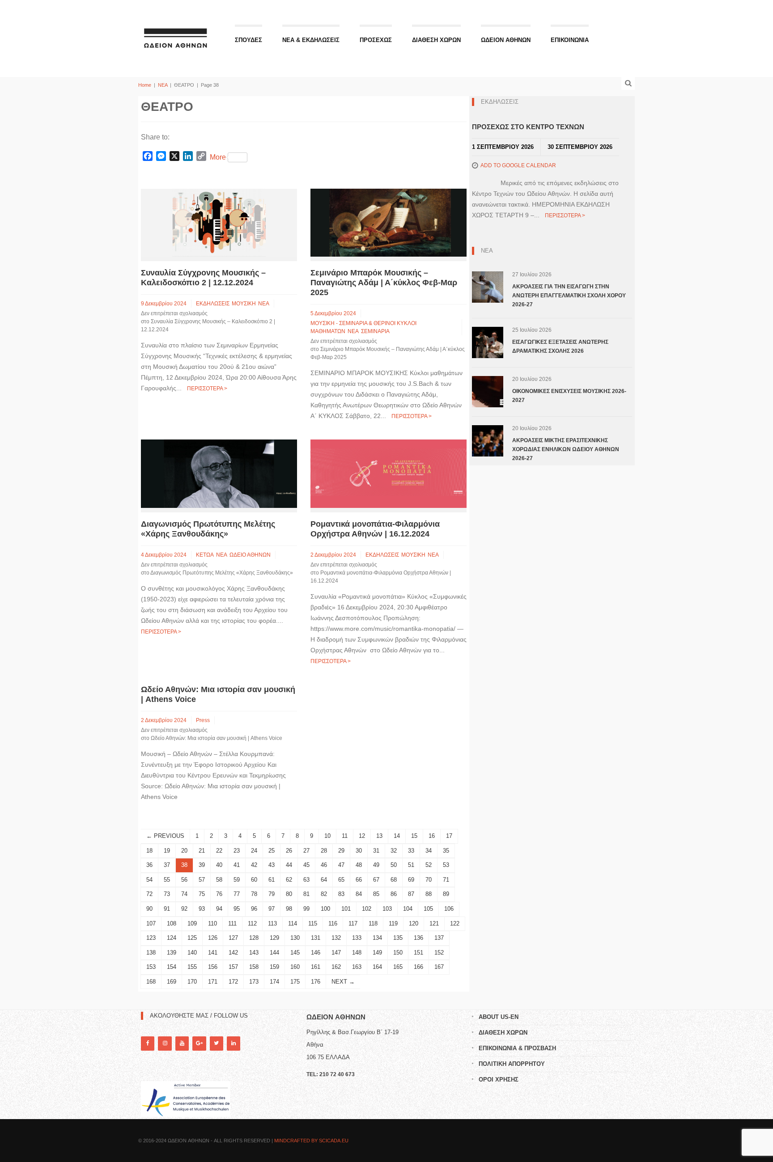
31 (376, 850)
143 (254, 952)
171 (212, 981)
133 (356, 937)
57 (202, 879)
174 (274, 981)
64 (324, 879)
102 (366, 908)
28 (324, 850)
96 (254, 908)
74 (184, 894)
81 (306, 894)
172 (233, 981)
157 (233, 966)
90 (149, 908)
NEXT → (343, 981)
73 (167, 894)
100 (325, 908)
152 (439, 952)
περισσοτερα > (207, 388)
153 (151, 966)
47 (341, 865)
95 (237, 908)
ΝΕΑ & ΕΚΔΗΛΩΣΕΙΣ (311, 40)
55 (167, 879)
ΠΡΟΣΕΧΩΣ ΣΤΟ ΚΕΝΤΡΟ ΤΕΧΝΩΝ (528, 127)
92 (184, 908)
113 (272, 923)
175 (295, 981)
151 (418, 952)
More (218, 157)
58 (219, 879)
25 (271, 850)
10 (327, 835)
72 (149, 894)
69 (411, 879)
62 (289, 879)
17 (449, 835)
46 (324, 865)
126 (212, 937)
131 (315, 937)
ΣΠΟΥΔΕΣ (248, 40)
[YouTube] (182, 1043)
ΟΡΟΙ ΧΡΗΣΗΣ (498, 1079)
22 (219, 850)
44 (289, 865)
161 (315, 966)
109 (192, 923)
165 (398, 966)
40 (219, 865)
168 (151, 981)
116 (332, 923)
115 (312, 923)
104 (407, 908)
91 (167, 908)
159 (274, 966)
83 (341, 894)
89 (446, 894)
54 (149, 879)
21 (202, 850)
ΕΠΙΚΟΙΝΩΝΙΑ (570, 40)
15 (414, 835)
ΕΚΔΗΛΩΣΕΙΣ (212, 303)
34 (428, 850)
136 (418, 937)
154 (171, 966)
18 (149, 850)
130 (295, 937)
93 (202, 908)
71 (446, 879)
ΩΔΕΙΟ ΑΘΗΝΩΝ (250, 555)
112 (252, 923)
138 (151, 952)
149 (377, 952)
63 (306, 879)
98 (289, 908)
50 (394, 865)
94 (219, 908)
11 (345, 835)
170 (192, 981)
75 (202, 894)
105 (428, 908)
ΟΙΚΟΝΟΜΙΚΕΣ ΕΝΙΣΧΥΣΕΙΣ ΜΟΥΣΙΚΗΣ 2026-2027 (569, 395)
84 (359, 894)
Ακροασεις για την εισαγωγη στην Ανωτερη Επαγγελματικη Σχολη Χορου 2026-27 (569, 295)
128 (254, 937)
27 (306, 850)
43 (271, 865)
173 (254, 981)
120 (413, 923)
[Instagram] (164, 1043)
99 (306, 908)
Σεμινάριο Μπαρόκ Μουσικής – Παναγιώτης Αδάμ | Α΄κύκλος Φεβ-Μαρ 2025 (383, 282)
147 (336, 952)
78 (254, 894)
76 (219, 894)
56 (184, 879)
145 (295, 952)
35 (446, 850)
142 (233, 952)
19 (167, 850)
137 (439, 937)
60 (254, 879)
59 (237, 879)
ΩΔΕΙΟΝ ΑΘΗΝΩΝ (506, 40)
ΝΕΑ (162, 85)
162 (336, 966)
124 (171, 937)
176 (315, 981)
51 (411, 865)
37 (167, 865)
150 (398, 952)
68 (394, 879)
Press (203, 720)
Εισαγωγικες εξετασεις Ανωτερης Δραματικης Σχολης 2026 (560, 346)
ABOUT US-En (498, 1017)
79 (271, 894)
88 (428, 894)
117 (352, 923)
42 (254, 865)
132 (336, 937)
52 (428, 865)
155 (192, 966)
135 (398, 937)
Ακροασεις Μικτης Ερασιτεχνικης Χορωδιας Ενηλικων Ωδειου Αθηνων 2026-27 (565, 449)
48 (359, 865)
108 (171, 923)
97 (271, 908)
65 (341, 879)
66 (359, 879)
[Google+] (199, 1043)
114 (292, 923)
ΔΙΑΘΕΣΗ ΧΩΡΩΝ (436, 40)
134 (377, 937)
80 (289, 894)
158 (254, 966)
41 (237, 865)
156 (212, 966)
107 (151, 923)
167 (439, 966)
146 (315, 952)
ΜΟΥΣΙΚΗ (244, 303)
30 (359, 850)
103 (387, 908)
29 (341, 850)
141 (212, 952)
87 (411, 894)
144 (274, 952)
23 (237, 850)
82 (324, 894)
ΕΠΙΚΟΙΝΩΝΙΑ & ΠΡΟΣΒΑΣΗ (517, 1048)
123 (151, 937)
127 (233, 937)
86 (394, 894)
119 (393, 923)
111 (232, 923)
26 (289, 850)
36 (149, 865)
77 (237, 894)
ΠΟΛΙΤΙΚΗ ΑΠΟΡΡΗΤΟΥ (512, 1064)
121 (434, 923)
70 (428, 879)
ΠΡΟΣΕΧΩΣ (376, 40)
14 (397, 835)
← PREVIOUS (165, 835)
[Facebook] (147, 1043)
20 (184, 850)
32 (394, 850)
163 (356, 966)
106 (449, 908)
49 (376, 865)
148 (356, 952)
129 (274, 937)
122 (454, 923)
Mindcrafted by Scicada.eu (311, 1140)
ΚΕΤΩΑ (205, 555)
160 (295, 966)
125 (192, 937)
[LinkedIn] (233, 1043)
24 (254, 850)
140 (192, 952)
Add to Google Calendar (518, 165)
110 (212, 923)
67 (376, 879)
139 (171, 952)
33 (411, 850)
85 (376, 894)
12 (362, 835)
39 (202, 865)
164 (377, 966)
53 (446, 865)
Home (144, 85)
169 (171, 981)
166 (418, 966)
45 (306, 865)
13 (379, 835)
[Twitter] (216, 1043)
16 (432, 835)
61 (271, 879)
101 (346, 908)
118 (373, 923)
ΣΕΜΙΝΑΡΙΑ (375, 331)
